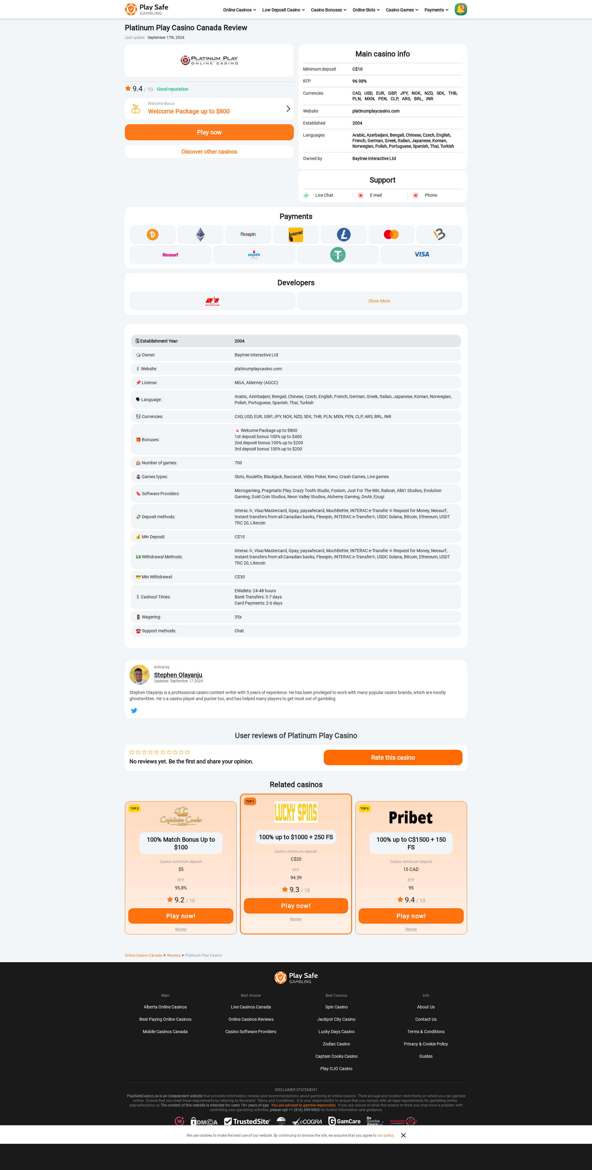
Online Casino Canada (143, 955)
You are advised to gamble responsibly (303, 1104)
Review (296, 919)
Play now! (296, 905)
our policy (385, 1135)
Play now (209, 132)
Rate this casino (393, 757)
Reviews (173, 955)
